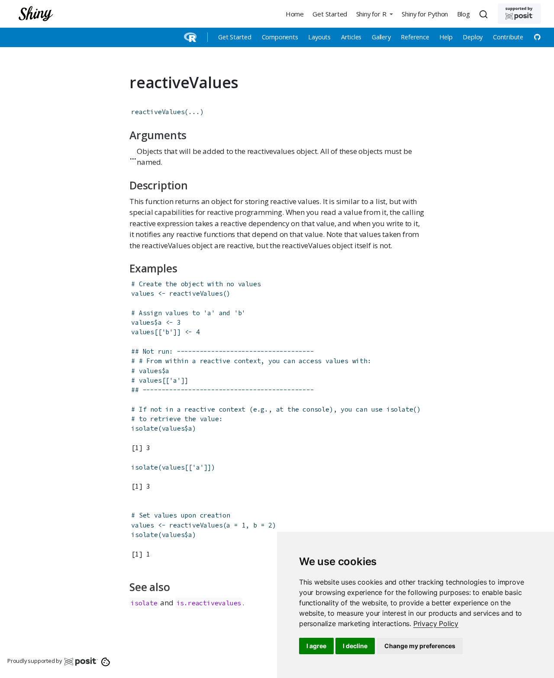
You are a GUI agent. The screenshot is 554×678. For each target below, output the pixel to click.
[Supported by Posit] (519, 13)
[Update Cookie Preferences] (106, 661)
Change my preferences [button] (419, 645)
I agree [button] (316, 645)
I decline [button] (355, 645)
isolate (144, 428)
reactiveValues (157, 112)
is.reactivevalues (209, 603)
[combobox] (484, 14)
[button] (374, 13)
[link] (435, 623)
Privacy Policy (435, 623)
